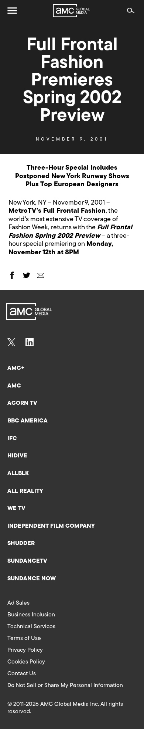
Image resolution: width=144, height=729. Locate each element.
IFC (12, 439)
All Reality (25, 491)
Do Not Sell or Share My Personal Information (65, 686)
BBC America (27, 421)
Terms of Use (24, 638)
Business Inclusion (31, 615)
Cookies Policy (26, 662)
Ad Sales (18, 603)
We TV (16, 509)
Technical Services (31, 627)
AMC (14, 386)
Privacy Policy (25, 650)
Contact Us (21, 674)
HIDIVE (17, 456)
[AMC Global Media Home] (71, 10)
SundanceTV (27, 561)
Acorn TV (22, 403)
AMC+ (15, 368)
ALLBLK (18, 474)
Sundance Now (31, 579)
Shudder (21, 543)
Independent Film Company (51, 526)
